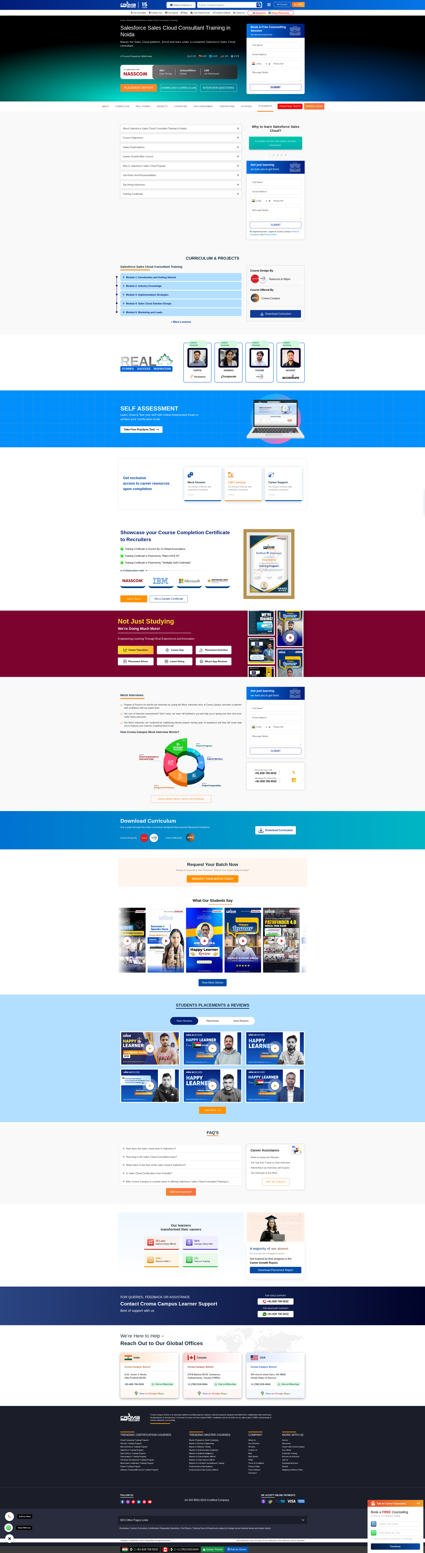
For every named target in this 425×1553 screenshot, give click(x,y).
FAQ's (250, 1460)
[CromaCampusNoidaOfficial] (122, 1501)
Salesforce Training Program (131, 1450)
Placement (286, 1443)
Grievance (252, 1473)
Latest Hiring (177, 661)
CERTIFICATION (227, 106)
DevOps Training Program (131, 1443)
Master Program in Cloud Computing (203, 1440)
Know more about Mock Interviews (181, 799)
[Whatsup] (8, 1527)
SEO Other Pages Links (134, 1520)
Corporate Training (289, 1453)
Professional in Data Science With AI (203, 1470)
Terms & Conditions (256, 1463)
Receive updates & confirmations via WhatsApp (393, 1539)
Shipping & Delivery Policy (292, 1470)
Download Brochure (290, 1463)
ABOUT (105, 106)
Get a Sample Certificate (168, 598)
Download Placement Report (275, 1270)
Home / (123, 20)
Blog (250, 1453)
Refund (285, 1466)
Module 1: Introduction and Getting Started (151, 277)
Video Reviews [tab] (184, 1020)
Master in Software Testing (200, 1447)
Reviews (251, 1447)
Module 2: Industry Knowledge (144, 286)
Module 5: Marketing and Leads (144, 312)
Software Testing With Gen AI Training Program (139, 1470)
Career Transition (138, 650)
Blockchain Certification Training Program (137, 1463)
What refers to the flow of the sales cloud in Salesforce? (156, 1165)
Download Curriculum (278, 313)
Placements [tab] (213, 1020)
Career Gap (177, 650)
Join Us (285, 1460)
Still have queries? (181, 1191)
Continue (395, 1546)
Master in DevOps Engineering (201, 1443)
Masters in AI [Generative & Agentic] (203, 1450)
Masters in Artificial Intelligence (201, 1453)
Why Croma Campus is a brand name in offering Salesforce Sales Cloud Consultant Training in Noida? (179, 1181)
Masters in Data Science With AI (202, 1460)
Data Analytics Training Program (133, 1457)
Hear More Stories (212, 982)
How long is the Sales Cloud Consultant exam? (151, 1156)
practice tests (290, 106)
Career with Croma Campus (293, 1447)
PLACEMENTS (265, 106)
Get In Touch (134, 598)
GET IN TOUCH (275, 1181)
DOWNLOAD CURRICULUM (178, 87)
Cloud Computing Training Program (134, 1440)
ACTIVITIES (246, 106)
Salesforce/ (132, 20)
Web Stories (253, 1457)
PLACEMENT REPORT (138, 87)
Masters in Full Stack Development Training (206, 1463)
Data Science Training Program (133, 1453)
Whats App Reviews (216, 661)
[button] (270, 155)
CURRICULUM (122, 106)
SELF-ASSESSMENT (203, 106)
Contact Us (252, 1450)
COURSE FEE (180, 106)
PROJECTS (162, 106)
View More (210, 1110)
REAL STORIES (143, 106)
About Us (252, 1440)
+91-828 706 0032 (266, 781)
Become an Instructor (290, 1457)
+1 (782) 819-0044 (197, 1384)
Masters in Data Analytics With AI (202, 1457)
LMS (299, 4)
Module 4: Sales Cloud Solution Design (148, 303)
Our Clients (286, 1450)
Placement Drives (138, 661)
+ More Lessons (181, 321)
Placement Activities (216, 650)
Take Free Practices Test (139, 429)
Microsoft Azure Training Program (133, 1447)
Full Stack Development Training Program (137, 1460)
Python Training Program (130, 1466)
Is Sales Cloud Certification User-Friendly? (149, 1173)
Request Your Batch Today (212, 878)
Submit (275, 87)
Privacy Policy (270, 234)
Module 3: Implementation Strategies (147, 294)
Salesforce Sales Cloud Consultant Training (157, 20)
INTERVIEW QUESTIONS (218, 87)
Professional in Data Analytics (201, 1466)
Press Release (254, 1470)
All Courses (282, 4)
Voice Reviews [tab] (241, 1020)
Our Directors (253, 1443)
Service (285, 1440)
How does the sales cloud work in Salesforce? (151, 1148)
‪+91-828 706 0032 (265, 773)
